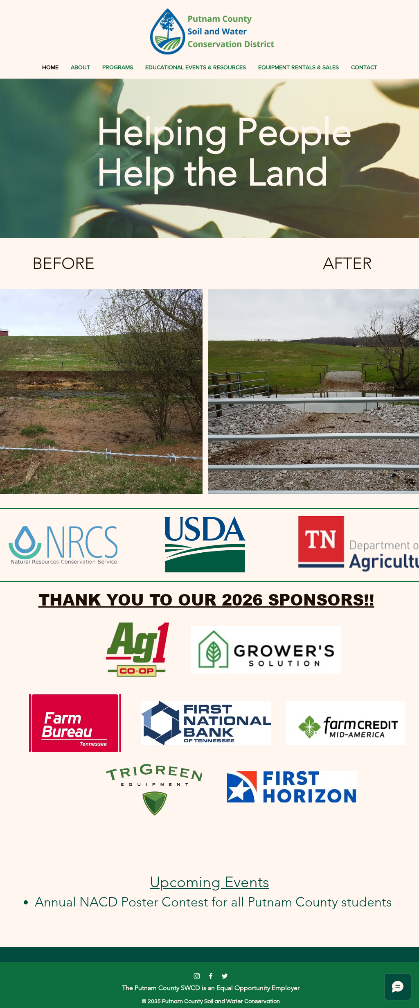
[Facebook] (211, 976)
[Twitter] (225, 976)
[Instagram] (197, 976)
